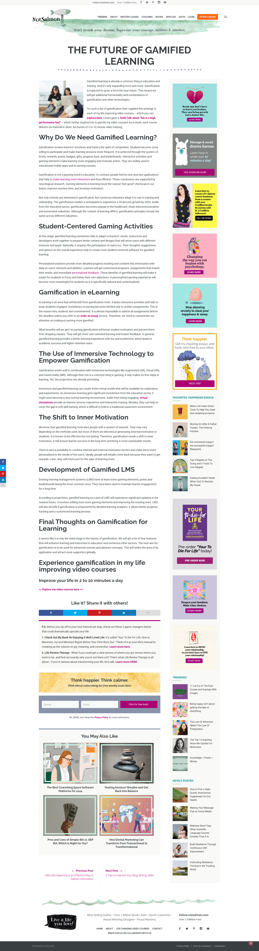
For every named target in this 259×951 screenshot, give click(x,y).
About (114, 17)
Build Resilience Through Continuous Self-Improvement (203, 848)
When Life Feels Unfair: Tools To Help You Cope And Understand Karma (202, 410)
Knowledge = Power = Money (201, 759)
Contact (157, 928)
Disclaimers (219, 946)
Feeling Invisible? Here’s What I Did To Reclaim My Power (202, 482)
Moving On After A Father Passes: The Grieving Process (203, 428)
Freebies (102, 17)
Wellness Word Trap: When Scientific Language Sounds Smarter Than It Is (200, 831)
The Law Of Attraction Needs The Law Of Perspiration (201, 725)
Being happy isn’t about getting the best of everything (202, 707)
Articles (171, 17)
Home (100, 928)
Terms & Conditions (202, 946)
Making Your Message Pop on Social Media (201, 809)
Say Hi (182, 17)
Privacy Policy (182, 946)
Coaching (147, 17)
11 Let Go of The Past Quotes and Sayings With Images (203, 690)
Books (159, 17)
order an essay (89, 315)
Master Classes (130, 17)
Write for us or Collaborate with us (129, 933)
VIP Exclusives (207, 17)
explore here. (95, 117)
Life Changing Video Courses (132, 928)
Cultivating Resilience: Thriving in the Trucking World (202, 866)
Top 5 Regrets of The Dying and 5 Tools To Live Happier (201, 464)
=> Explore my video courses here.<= (61, 589)
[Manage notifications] (251, 943)
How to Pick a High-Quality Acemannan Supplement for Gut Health (200, 794)
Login (191, 17)
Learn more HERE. (127, 661)
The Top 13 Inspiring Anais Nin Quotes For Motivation (201, 743)
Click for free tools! (139, 704)
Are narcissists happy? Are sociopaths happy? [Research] (202, 446)
